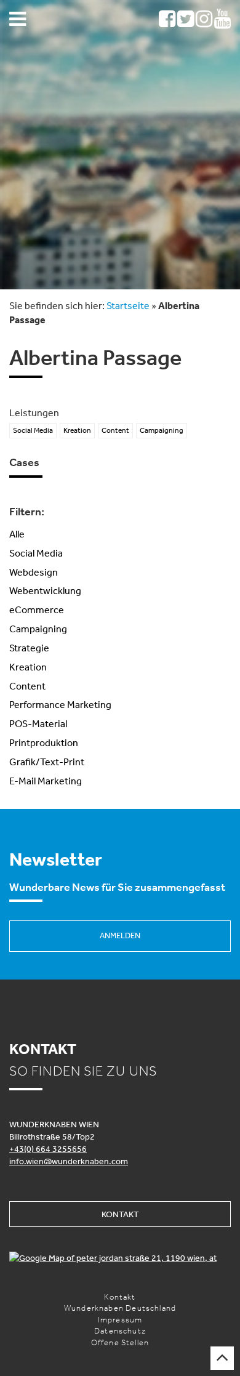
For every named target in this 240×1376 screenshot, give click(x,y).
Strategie (29, 648)
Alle (17, 534)
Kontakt (120, 1214)
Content (27, 686)
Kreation (28, 667)
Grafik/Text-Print (46, 761)
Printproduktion (43, 742)
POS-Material (38, 723)
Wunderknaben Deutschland (120, 1308)
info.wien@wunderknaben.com (68, 1161)
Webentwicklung (45, 590)
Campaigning (38, 628)
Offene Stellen (120, 1342)
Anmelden (120, 935)
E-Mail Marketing (45, 781)
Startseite (128, 305)
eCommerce (36, 609)
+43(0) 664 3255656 (48, 1148)
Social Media (36, 553)
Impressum (120, 1319)
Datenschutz (120, 1331)
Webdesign (33, 572)
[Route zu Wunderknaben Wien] (120, 1258)
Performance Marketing (60, 704)
